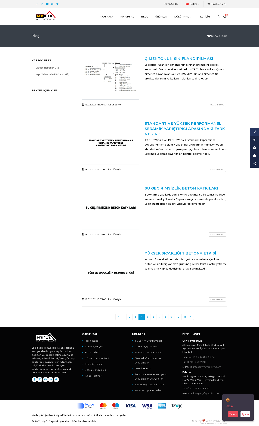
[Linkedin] (52, 4)
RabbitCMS (220, 421)
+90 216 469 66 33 (204, 357)
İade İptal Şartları (43, 415)
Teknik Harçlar (143, 368)
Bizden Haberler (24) (47, 67)
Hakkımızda (91, 340)
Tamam (233, 414)
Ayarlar (245, 414)
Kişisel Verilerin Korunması (70, 415)
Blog (144, 16)
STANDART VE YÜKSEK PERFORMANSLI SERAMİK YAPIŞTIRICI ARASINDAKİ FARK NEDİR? (185, 128)
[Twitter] (57, 4)
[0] (224, 16)
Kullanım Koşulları (116, 415)
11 (185, 316)
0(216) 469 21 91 (196, 361)
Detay (229, 405)
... (159, 316)
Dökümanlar (183, 16)
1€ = (171, 4)
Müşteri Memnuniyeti (97, 358)
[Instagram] (42, 4)
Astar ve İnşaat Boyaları (148, 390)
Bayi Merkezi (218, 4)
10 (178, 316)
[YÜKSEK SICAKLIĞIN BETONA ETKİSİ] (110, 272)
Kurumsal (127, 16)
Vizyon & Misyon (94, 346)
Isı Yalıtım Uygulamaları (148, 352)
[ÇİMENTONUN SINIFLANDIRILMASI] (110, 77)
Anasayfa (106, 16)
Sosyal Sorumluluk (95, 369)
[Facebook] (37, 4)
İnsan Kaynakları (94, 364)
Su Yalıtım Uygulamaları (148, 340)
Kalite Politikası (93, 375)
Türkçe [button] (193, 4)
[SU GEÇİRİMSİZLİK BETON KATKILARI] (110, 207)
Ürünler (161, 16)
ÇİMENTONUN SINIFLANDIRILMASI (179, 58)
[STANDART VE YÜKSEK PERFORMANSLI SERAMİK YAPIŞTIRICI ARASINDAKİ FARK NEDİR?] (110, 142)
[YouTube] (47, 4)
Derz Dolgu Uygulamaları (149, 384)
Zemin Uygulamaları (146, 346)
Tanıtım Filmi (92, 352)
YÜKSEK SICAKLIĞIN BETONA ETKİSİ (180, 253)
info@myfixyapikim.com (207, 366)
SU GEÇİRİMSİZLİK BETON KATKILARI (181, 188)
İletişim (204, 16)
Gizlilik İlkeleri (95, 415)
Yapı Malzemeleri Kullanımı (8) (52, 74)
